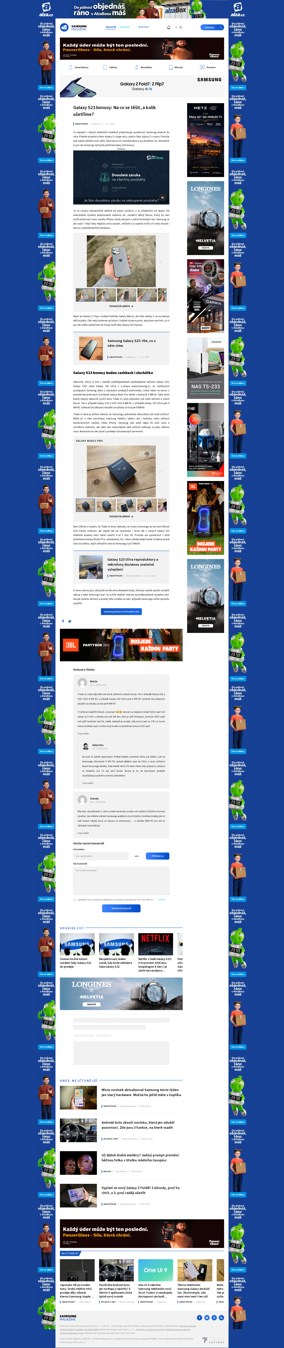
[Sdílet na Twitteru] (70, 622)
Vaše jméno (79, 849)
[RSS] (221, 1317)
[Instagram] (214, 1317)
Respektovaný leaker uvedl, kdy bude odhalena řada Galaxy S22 (115, 963)
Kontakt (143, 27)
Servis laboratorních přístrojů (172, 1338)
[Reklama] (46, 9)
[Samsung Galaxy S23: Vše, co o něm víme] (91, 348)
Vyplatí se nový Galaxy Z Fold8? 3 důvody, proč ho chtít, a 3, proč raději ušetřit (141, 1190)
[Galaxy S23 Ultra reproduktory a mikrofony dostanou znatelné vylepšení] (91, 567)
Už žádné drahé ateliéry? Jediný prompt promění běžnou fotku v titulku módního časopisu (140, 1158)
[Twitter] (207, 1317)
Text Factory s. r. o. (94, 1326)
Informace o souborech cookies (150, 1329)
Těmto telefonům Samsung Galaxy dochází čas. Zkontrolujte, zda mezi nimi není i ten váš (194, 1290)
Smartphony (81, 124)
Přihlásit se (157, 856)
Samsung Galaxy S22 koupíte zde (121, 611)
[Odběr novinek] (169, 27)
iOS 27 (83, 1342)
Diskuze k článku (84, 670)
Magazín (111, 27)
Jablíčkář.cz (86, 1338)
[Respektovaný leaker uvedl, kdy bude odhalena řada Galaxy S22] (116, 944)
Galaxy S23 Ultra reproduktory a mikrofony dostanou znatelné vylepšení (133, 564)
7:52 (100, 748)
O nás (81, 1333)
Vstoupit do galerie (119, 306)
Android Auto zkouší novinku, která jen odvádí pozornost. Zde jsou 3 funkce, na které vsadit (138, 1125)
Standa (94, 798)
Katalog (125, 27)
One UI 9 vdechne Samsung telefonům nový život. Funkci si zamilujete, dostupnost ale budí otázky (155, 1290)
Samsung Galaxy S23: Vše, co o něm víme (132, 343)
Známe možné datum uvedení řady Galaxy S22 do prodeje (75, 963)
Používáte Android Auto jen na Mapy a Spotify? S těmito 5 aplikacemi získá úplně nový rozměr (115, 1290)
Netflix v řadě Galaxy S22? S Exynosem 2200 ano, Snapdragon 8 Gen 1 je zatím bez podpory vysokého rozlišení (155, 965)
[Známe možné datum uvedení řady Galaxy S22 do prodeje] (77, 944)
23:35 (98, 685)
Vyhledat (209, 27)
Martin (93, 681)
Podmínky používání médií (86, 1329)
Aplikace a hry (110, 1139)
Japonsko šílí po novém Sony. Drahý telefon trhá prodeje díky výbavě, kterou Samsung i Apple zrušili (76, 1290)
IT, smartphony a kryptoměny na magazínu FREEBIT (134, 1338)
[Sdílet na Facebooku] (63, 622)
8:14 (97, 802)
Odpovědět (83, 733)
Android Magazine (101, 1338)
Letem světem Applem (70, 1338)
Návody (107, 1171)
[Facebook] (199, 1317)
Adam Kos (98, 745)
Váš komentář (80, 863)
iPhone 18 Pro (72, 1342)
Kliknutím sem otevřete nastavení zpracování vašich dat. (109, 1333)
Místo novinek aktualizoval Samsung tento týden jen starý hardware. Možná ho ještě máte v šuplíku (141, 1092)
